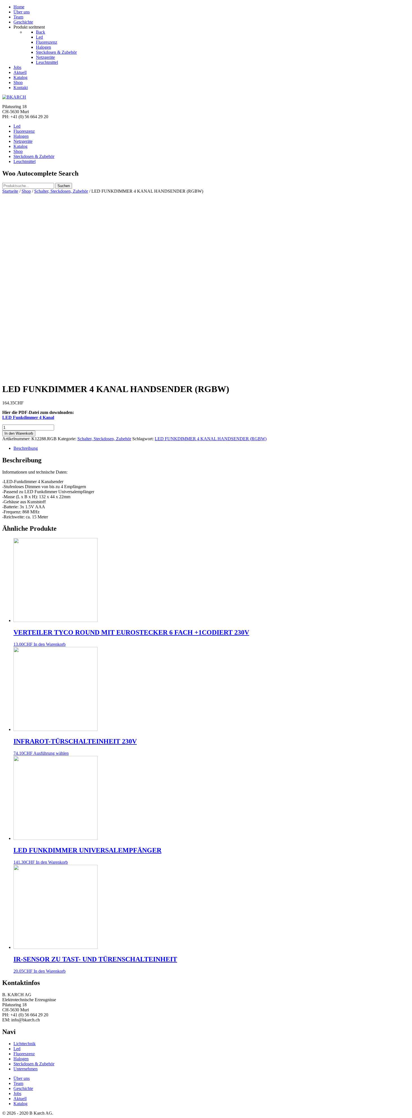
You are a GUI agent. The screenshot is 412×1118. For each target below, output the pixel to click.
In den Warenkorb (18, 433)
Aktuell (20, 1098)
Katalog (20, 1103)
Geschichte (23, 1088)
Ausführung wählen (51, 753)
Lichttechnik (24, 1043)
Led (16, 1048)
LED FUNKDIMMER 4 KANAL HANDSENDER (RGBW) (211, 438)
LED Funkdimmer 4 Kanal (28, 417)
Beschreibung (25, 448)
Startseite (10, 191)
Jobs (17, 1093)
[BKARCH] (14, 97)
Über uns (21, 1078)
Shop (26, 191)
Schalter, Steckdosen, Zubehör (61, 191)
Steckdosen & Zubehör (33, 1063)
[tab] (211, 448)
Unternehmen (25, 1068)
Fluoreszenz (24, 1053)
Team (18, 1083)
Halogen (21, 1058)
